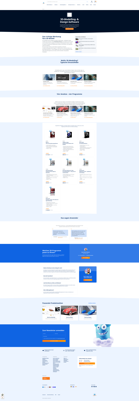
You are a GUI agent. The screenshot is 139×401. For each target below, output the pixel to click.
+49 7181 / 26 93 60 (71, 350)
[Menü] (3, 393)
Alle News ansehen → (79, 51)
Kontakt (65, 362)
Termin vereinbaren (85, 257)
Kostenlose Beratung (69, 28)
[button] (95, 2)
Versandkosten (66, 361)
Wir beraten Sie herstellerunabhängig (71, 126)
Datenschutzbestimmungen (61, 338)
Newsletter (65, 360)
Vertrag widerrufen (45, 378)
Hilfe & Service (66, 359)
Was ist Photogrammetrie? (56, 363)
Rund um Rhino (55, 360)
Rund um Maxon (55, 359)
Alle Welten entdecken (92, 303)
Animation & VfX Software (45, 362)
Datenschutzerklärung (50, 394)
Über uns (65, 358)
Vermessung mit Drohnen (55, 367)
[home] (43, 3)
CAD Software (44, 360)
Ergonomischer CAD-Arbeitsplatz (56, 371)
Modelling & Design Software (45, 359)
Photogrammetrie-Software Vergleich (56, 365)
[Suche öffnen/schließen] (87, 1)
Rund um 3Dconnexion (56, 361)
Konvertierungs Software (44, 364)
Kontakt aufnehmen (87, 363)
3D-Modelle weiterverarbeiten (56, 369)
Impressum (44, 394)
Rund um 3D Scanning (56, 362)
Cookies (59, 394)
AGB (55, 394)
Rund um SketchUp (56, 358)
